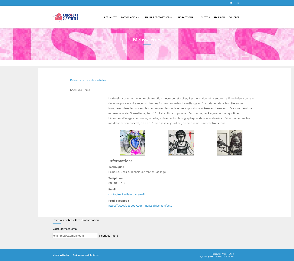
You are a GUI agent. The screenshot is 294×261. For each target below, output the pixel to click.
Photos (205, 17)
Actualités (110, 17)
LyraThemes (228, 256)
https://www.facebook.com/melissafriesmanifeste (140, 205)
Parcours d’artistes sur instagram (237, 3)
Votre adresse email (65, 228)
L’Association (129, 17)
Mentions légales (61, 255)
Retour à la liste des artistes (88, 80)
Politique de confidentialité (86, 255)
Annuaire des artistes (158, 17)
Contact (234, 17)
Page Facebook (230, 3)
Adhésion (219, 17)
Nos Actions (185, 17)
